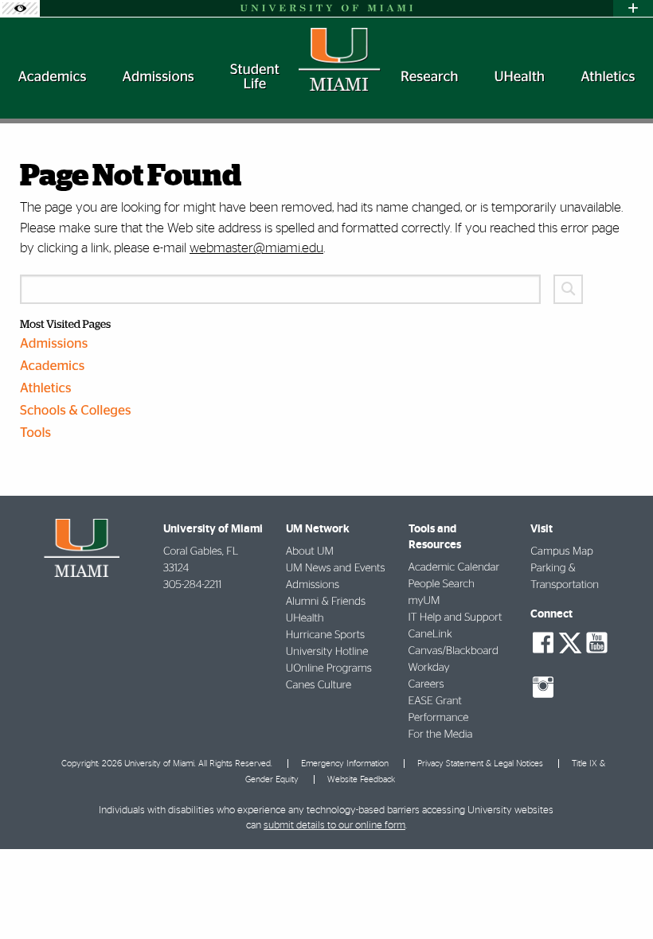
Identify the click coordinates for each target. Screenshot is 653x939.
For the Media (441, 734)
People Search (442, 584)
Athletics (46, 388)
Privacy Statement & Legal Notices (480, 763)
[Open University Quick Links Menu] (633, 8)
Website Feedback (361, 779)
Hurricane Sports (325, 635)
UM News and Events (335, 568)
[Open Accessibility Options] (20, 8)
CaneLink (430, 634)
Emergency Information (345, 763)
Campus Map (561, 551)
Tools (35, 433)
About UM (310, 551)
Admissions (54, 344)
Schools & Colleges (75, 411)
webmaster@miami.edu (256, 248)
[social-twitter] (570, 642)
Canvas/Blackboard (454, 651)
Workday (429, 667)
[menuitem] (52, 77)
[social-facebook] (543, 643)
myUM (424, 600)
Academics (52, 366)
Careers (426, 684)
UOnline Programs (329, 668)
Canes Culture (318, 685)
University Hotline (327, 651)
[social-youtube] (596, 643)
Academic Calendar (454, 567)
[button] (618, 895)
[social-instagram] (543, 687)
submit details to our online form (334, 825)
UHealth (305, 618)
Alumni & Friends (326, 601)
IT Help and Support (455, 617)
